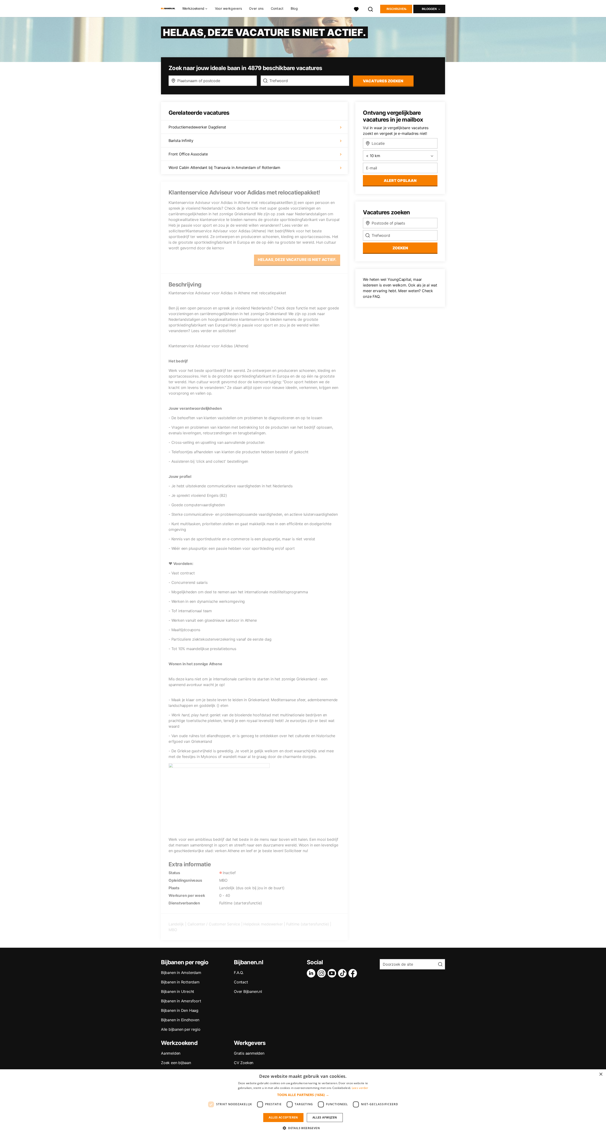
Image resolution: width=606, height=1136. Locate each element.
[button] (303, 1094)
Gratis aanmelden (249, 1053)
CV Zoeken (243, 1062)
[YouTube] (333, 973)
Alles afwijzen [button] (324, 1117)
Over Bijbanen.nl (248, 991)
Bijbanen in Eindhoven (180, 1019)
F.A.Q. (239, 972)
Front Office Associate (188, 154)
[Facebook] (353, 973)
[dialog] (303, 1102)
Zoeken (400, 248)
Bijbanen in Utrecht (177, 991)
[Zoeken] (371, 8)
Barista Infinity (181, 140)
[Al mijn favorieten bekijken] (356, 8)
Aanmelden (170, 1053)
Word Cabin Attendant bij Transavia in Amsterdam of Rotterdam (224, 167)
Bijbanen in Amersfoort (181, 1001)
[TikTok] (343, 973)
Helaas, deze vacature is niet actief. (297, 259)
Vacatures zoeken (383, 81)
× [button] (600, 1074)
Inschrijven (396, 9)
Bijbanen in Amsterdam (181, 972)
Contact (277, 8)
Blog (294, 8)
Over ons (256, 8)
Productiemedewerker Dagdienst (197, 127)
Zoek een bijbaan (176, 1062)
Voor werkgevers (228, 8)
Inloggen (429, 9)
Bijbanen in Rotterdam (180, 982)
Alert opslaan (400, 180)
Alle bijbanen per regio (180, 1029)
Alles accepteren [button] (283, 1117)
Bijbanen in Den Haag (179, 1010)
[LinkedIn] (312, 973)
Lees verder (360, 1088)
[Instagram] (322, 973)
